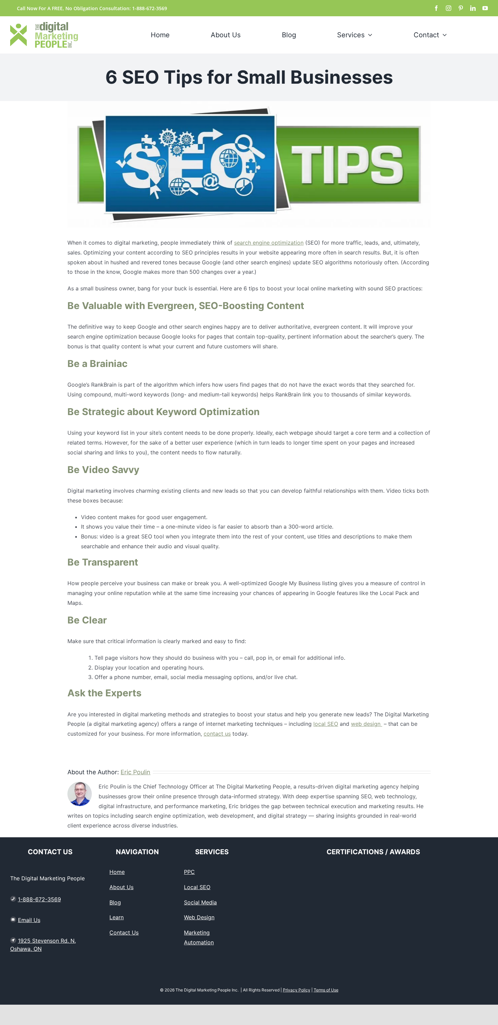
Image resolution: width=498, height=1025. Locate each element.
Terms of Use (326, 989)
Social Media (200, 902)
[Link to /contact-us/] (13, 920)
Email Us (29, 920)
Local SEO (197, 887)
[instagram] (448, 8)
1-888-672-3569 (39, 899)
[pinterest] (460, 8)
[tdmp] (44, 24)
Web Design (199, 917)
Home (117, 871)
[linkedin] (473, 8)
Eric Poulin (135, 772)
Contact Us (124, 932)
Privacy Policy (296, 989)
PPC (189, 871)
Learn (116, 917)
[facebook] (436, 8)
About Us (121, 887)
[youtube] (485, 8)
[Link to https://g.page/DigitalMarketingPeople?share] (13, 940)
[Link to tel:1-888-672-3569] (13, 899)
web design (366, 723)
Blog (115, 902)
